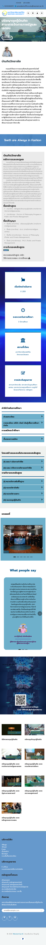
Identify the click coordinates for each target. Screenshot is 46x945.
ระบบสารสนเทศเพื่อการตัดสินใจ (12, 869)
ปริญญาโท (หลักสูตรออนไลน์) (12, 882)
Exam (4, 849)
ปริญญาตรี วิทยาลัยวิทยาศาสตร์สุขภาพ (15, 887)
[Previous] (6, 539)
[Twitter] (4, 918)
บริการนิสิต (26, 3)
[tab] (20, 649)
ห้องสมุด (5, 854)
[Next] (39, 539)
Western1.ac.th (18, 934)
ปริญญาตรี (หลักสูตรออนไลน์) (12, 884)
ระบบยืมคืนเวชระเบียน (9, 856)
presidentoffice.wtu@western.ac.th (30, 6)
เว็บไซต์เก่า (5, 851)
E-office (5, 867)
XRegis (4, 845)
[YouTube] (15, 918)
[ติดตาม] (41, 911)
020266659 (9, 6)
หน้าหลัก (18, 3)
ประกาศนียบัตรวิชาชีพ (9, 889)
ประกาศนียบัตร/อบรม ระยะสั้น (12, 891)
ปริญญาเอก (6, 880)
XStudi (4, 847)
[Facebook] (9, 918)
